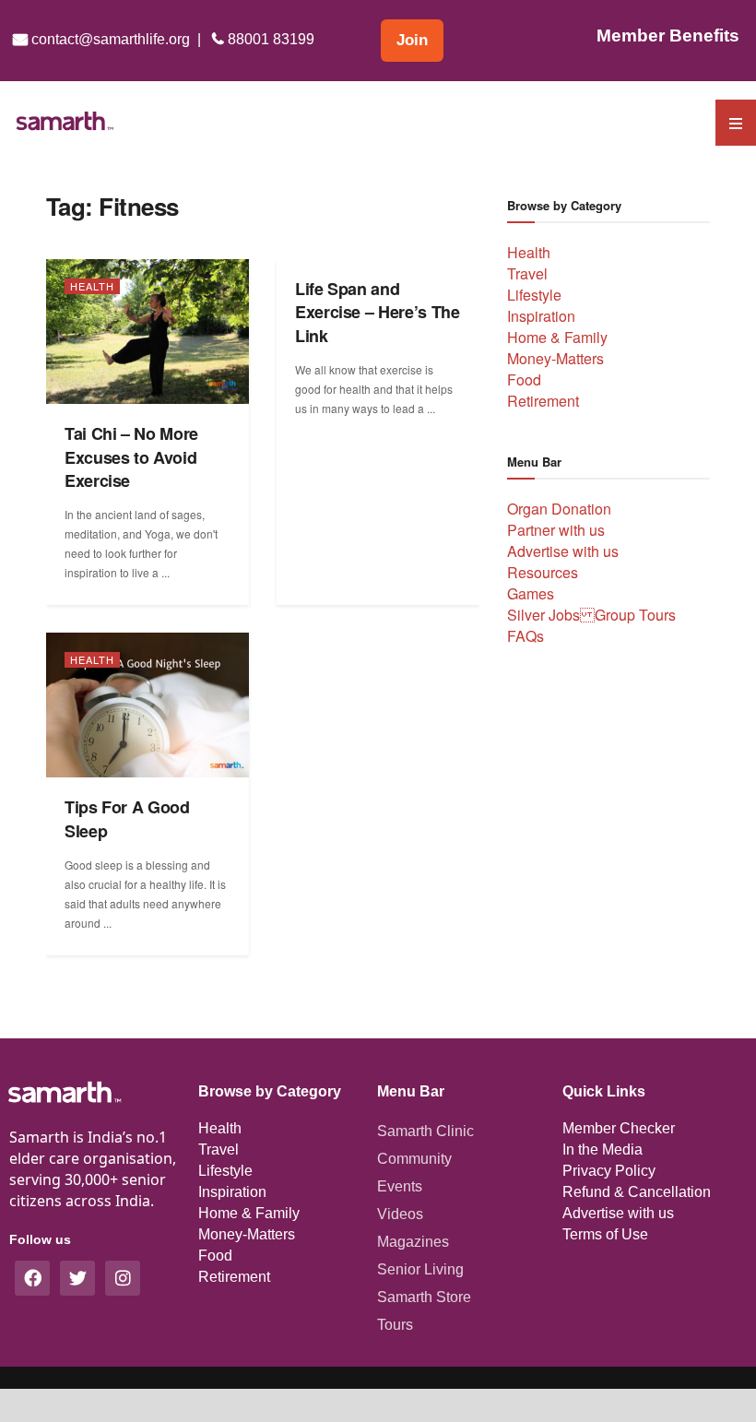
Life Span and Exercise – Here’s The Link (377, 312)
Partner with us (556, 529)
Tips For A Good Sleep (127, 819)
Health (92, 285)
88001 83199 (269, 39)
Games (530, 593)
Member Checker (618, 1128)
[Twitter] (77, 1278)
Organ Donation (559, 508)
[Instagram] (122, 1278)
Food (524, 379)
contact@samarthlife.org (109, 39)
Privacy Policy (609, 1171)
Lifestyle (534, 294)
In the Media (602, 1149)
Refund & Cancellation (636, 1192)
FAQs (525, 635)
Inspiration (541, 315)
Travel (527, 273)
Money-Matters (555, 358)
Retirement (543, 400)
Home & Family (557, 337)
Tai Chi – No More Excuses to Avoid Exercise (131, 456)
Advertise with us (563, 551)
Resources (542, 572)
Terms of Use (605, 1234)
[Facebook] (32, 1278)
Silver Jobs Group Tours (591, 614)
